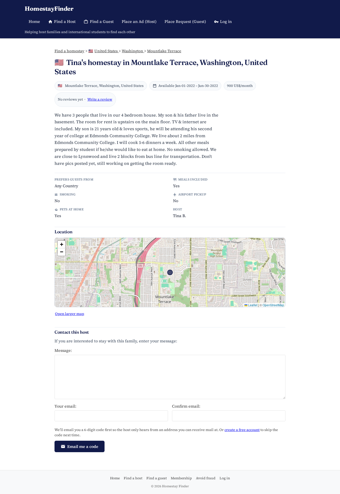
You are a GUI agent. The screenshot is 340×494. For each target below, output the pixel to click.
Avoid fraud (206, 478)
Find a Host (65, 21)
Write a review (99, 99)
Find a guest (156, 478)
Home (34, 21)
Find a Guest (102, 21)
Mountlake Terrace (164, 51)
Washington (133, 51)
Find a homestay (69, 51)
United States (103, 51)
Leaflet (252, 305)
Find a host (133, 478)
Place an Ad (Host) (139, 21)
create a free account (242, 429)
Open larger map (69, 313)
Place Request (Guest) (185, 21)
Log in (226, 21)
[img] (170, 272)
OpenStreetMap (273, 305)
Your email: (65, 406)
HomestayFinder (49, 8)
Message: (63, 350)
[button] (61, 244)
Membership (181, 478)
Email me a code (82, 446)
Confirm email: (186, 406)
